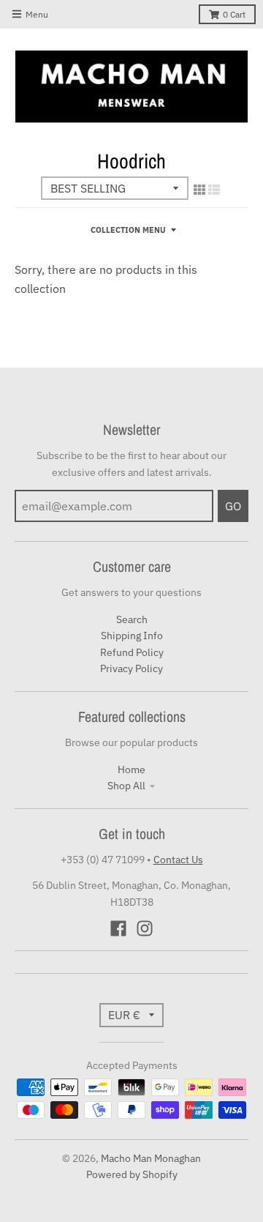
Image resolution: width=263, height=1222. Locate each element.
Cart (234, 14)
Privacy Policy (131, 668)
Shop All (126, 785)
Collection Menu (128, 230)
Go (233, 506)
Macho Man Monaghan (151, 1158)
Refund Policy (132, 652)
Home (131, 769)
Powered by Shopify (132, 1174)
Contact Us (178, 859)
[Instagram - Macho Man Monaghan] (144, 928)
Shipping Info (132, 635)
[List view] (214, 189)
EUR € (124, 1014)
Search (132, 619)
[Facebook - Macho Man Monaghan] (118, 928)
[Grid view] (199, 189)
